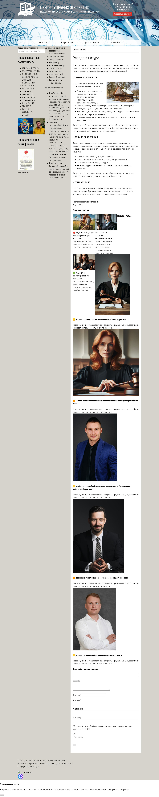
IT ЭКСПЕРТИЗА (28, 83)
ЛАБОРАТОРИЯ (28, 103)
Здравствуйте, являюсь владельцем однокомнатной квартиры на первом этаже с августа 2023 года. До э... (59, 99)
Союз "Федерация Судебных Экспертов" (56, 763)
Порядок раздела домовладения (86, 202)
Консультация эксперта (54, 88)
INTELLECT (26, 109)
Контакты (116, 42)
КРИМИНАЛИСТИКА (30, 68)
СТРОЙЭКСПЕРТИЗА (30, 74)
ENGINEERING (27, 80)
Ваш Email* (77, 695)
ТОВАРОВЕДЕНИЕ (29, 100)
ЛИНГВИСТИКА (28, 97)
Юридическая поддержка (28, 48)
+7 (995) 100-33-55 (123, 7)
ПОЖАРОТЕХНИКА (29, 86)
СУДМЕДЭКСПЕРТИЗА (31, 71)
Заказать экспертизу (122, 14)
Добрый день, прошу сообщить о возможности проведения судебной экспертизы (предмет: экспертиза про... (59, 154)
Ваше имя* (77, 700)
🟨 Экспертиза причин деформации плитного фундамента (97, 655)
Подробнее (124, 789)
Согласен (2, 794)
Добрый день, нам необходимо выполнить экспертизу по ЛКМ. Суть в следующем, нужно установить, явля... (59, 131)
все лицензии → (24, 172)
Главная (43, 42)
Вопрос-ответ (67, 42)
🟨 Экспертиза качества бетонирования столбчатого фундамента (100, 319)
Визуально (75, 680)
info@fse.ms (123, 9)
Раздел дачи (77, 205)
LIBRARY (25, 115)
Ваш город (77, 717)
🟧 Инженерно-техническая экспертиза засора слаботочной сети (100, 578)
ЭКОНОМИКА (27, 94)
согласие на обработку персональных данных (97, 726)
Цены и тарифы (91, 42)
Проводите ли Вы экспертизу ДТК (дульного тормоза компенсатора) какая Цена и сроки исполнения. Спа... (59, 114)
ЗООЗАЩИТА (27, 112)
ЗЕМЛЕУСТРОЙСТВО (79, 50)
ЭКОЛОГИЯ (26, 106)
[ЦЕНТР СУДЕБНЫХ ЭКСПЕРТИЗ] (26, 15)
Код (78, 680)
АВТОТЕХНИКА (28, 88)
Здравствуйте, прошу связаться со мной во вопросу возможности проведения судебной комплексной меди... (59, 172)
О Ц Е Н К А (26, 91)
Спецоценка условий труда (28, 766)
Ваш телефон (78, 709)
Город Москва (54, 51)
